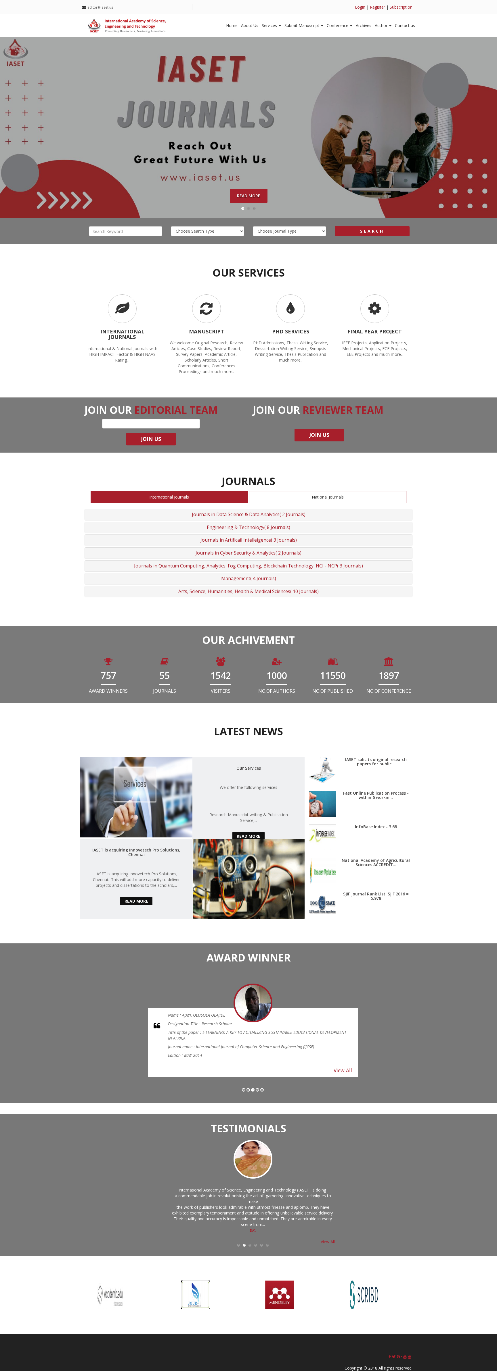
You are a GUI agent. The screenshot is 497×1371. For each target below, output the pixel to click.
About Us (249, 25)
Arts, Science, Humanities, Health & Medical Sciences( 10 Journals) (248, 591)
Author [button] (382, 25)
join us (319, 434)
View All (343, 1064)
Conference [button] (338, 25)
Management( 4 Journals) (248, 578)
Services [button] (270, 25)
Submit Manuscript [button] (302, 25)
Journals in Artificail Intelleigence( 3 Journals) (248, 540)
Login (360, 7)
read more (248, 836)
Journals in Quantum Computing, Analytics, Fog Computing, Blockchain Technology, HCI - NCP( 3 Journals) (248, 566)
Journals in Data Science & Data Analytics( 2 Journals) (248, 514)
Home (232, 25)
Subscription (401, 7)
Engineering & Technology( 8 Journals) (248, 527)
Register (377, 7)
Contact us (405, 25)
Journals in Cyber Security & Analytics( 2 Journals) (248, 553)
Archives (363, 25)
